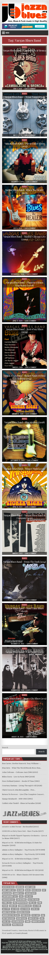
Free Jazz (32, 902)
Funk (39, 902)
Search (5, 748)
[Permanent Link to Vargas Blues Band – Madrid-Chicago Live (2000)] (24, 253)
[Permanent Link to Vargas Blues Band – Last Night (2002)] (24, 669)
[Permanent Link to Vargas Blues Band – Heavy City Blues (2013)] (24, 715)
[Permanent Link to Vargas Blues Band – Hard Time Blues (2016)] (24, 624)
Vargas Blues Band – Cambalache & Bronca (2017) (24, 52)
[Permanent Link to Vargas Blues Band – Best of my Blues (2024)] (24, 346)
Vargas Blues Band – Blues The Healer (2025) (24, 191)
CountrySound (21, 933)
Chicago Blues (30, 893)
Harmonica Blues (25, 906)
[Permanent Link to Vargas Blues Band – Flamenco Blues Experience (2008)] (24, 299)
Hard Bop (13, 906)
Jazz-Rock (15, 909)
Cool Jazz (28, 896)
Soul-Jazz (6, 921)
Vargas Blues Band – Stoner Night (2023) (24, 468)
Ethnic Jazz (7, 902)
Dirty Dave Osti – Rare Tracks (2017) (28, 831)
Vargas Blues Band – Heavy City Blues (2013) (24, 698)
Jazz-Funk (36, 906)
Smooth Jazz (33, 918)
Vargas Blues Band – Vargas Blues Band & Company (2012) (24, 517)
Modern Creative (23, 912)
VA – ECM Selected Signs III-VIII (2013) (27, 870)
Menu (7, 32)
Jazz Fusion (25, 909)
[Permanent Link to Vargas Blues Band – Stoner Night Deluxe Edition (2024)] (24, 392)
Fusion (5, 906)
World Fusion (17, 924)
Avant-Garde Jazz (9, 890)
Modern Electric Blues (11, 915)
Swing (27, 921)
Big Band (20, 890)
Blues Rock (36, 890)
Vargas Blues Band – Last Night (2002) (24, 652)
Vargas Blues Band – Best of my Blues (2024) (24, 331)
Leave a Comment (30, 89)
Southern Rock (17, 921)
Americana (20, 887)
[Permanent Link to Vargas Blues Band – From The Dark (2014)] (24, 578)
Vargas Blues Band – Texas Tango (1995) (24, 97)
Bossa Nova (7, 893)
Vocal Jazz (6, 924)
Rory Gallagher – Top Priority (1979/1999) (27, 850)
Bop (44, 890)
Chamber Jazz (18, 893)
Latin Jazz (35, 909)
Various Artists (38, 921)
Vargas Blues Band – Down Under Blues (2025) (25, 145)
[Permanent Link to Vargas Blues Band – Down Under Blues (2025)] (24, 160)
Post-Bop (35, 915)
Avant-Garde (30, 887)
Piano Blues (25, 915)
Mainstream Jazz (9, 912)
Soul (42, 918)
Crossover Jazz (8, 899)
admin (4, 850)
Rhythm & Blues (8, 918)
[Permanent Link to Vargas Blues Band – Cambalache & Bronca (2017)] (24, 67)
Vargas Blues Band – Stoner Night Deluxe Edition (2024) (24, 377)
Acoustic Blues (8, 887)
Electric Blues (33, 899)
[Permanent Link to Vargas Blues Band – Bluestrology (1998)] (24, 439)
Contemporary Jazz (10, 896)
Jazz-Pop (6, 909)
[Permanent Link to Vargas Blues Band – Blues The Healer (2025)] (24, 207)
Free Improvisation (20, 902)
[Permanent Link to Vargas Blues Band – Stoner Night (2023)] (24, 485)
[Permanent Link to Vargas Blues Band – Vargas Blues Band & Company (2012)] (24, 532)
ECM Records (21, 899)
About (38, 941)
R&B (42, 915)
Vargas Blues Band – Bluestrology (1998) (24, 422)
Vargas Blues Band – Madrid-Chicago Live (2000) (24, 238)
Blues (24, 47)
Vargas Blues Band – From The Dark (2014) (24, 561)
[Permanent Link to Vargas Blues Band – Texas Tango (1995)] (24, 114)
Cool (21, 896)
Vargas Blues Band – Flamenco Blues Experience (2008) (24, 284)
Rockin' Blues (21, 918)
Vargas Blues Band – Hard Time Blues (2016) (25, 610)
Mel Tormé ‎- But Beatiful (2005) (25, 827)
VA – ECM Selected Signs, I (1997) (25, 859)
